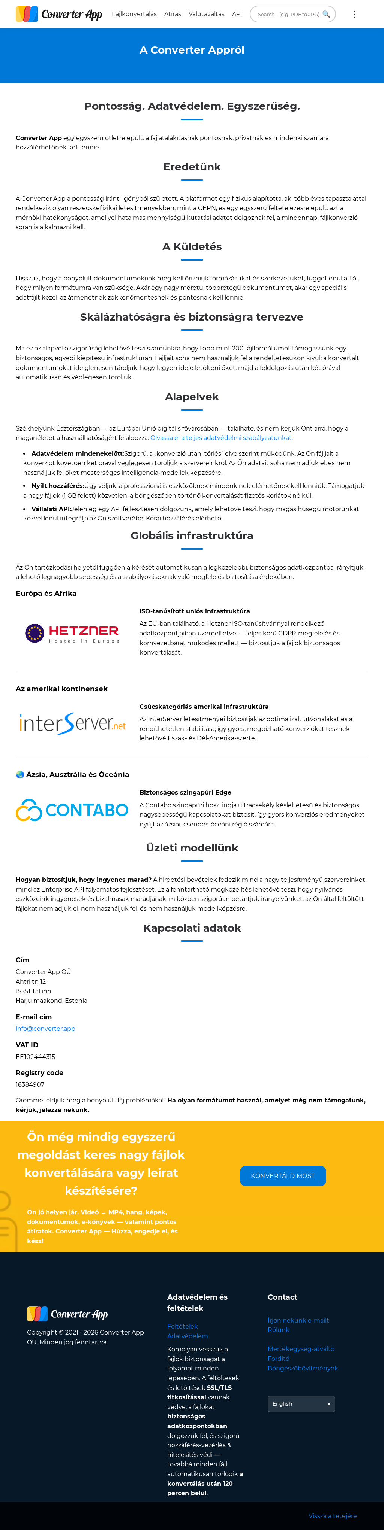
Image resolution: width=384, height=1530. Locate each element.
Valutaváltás (207, 14)
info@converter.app (45, 1028)
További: (354, 14)
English (282, 1403)
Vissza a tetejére (333, 1516)
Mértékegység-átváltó (301, 1349)
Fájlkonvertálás (134, 14)
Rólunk (279, 1329)
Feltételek (182, 1326)
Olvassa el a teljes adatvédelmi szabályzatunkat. (221, 437)
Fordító (279, 1358)
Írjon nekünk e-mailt (298, 1320)
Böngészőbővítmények (303, 1368)
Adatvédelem (187, 1336)
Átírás (172, 14)
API (237, 14)
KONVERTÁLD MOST (283, 1176)
